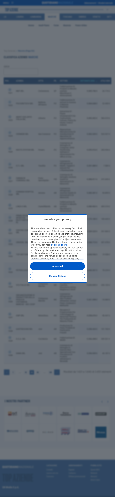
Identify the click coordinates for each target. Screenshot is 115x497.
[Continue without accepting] (57, 224)
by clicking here (59, 244)
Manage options (57, 276)
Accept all (57, 266)
